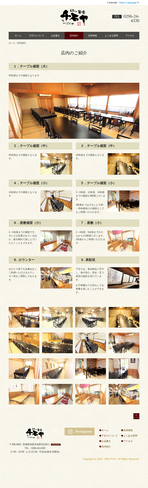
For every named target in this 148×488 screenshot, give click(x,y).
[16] (124, 394)
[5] (24, 342)
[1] (24, 317)
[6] (57, 342)
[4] (124, 317)
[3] (90, 317)
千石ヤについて (36, 35)
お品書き (55, 35)
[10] (57, 368)
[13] (24, 394)
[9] (24, 368)
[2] (57, 317)
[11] (90, 368)
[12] (124, 368)
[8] (124, 342)
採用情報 (92, 35)
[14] (57, 394)
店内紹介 (74, 35)
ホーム (18, 35)
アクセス (130, 35)
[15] (90, 394)
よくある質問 (111, 35)
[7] (90, 342)
